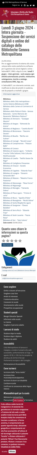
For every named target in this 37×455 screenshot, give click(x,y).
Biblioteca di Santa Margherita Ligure (17, 203)
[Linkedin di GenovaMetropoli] (27, 5)
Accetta (4, 451)
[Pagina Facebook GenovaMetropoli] (21, 5)
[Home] (5, 14)
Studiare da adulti (10, 339)
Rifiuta (12, 451)
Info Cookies (18, 400)
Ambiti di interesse (11, 296)
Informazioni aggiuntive (11, 94)
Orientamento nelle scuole (13, 305)
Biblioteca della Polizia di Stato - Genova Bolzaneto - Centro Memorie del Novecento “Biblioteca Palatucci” (18, 113)
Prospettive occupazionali (13, 308)
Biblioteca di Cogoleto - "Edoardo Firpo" (17, 170)
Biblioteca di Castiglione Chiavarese (16, 163)
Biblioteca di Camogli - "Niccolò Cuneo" (17, 141)
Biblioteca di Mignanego (12, 185)
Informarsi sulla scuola (12, 319)
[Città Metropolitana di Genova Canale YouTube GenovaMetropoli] (33, 5)
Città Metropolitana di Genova (16, 2)
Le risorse (7, 322)
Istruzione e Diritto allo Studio (22, 13)
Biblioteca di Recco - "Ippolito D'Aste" (17, 198)
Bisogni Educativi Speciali (13, 316)
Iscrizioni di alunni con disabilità (15, 380)
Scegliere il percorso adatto (14, 325)
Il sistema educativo (11, 299)
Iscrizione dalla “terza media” (14, 372)
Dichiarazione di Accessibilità (14, 364)
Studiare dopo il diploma (13, 336)
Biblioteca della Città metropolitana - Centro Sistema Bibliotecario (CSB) (17, 102)
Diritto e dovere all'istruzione (14, 290)
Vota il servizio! (7, 245)
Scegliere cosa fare (11, 293)
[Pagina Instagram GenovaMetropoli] (24, 5)
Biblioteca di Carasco (10, 148)
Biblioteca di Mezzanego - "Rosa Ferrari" (18, 183)
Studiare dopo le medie (12, 333)
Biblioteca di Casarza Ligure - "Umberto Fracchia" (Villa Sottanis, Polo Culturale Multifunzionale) (17, 153)
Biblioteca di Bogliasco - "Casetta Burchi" (18, 128)
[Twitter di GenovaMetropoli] (30, 5)
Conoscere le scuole (11, 302)
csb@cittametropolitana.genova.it (12, 278)
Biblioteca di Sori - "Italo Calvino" (15, 220)
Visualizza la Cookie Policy (10, 447)
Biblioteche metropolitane (13, 397)
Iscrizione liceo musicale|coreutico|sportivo (14, 376)
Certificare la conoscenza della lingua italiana (17, 387)
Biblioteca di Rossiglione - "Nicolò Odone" (18, 200)
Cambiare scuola (10, 383)
